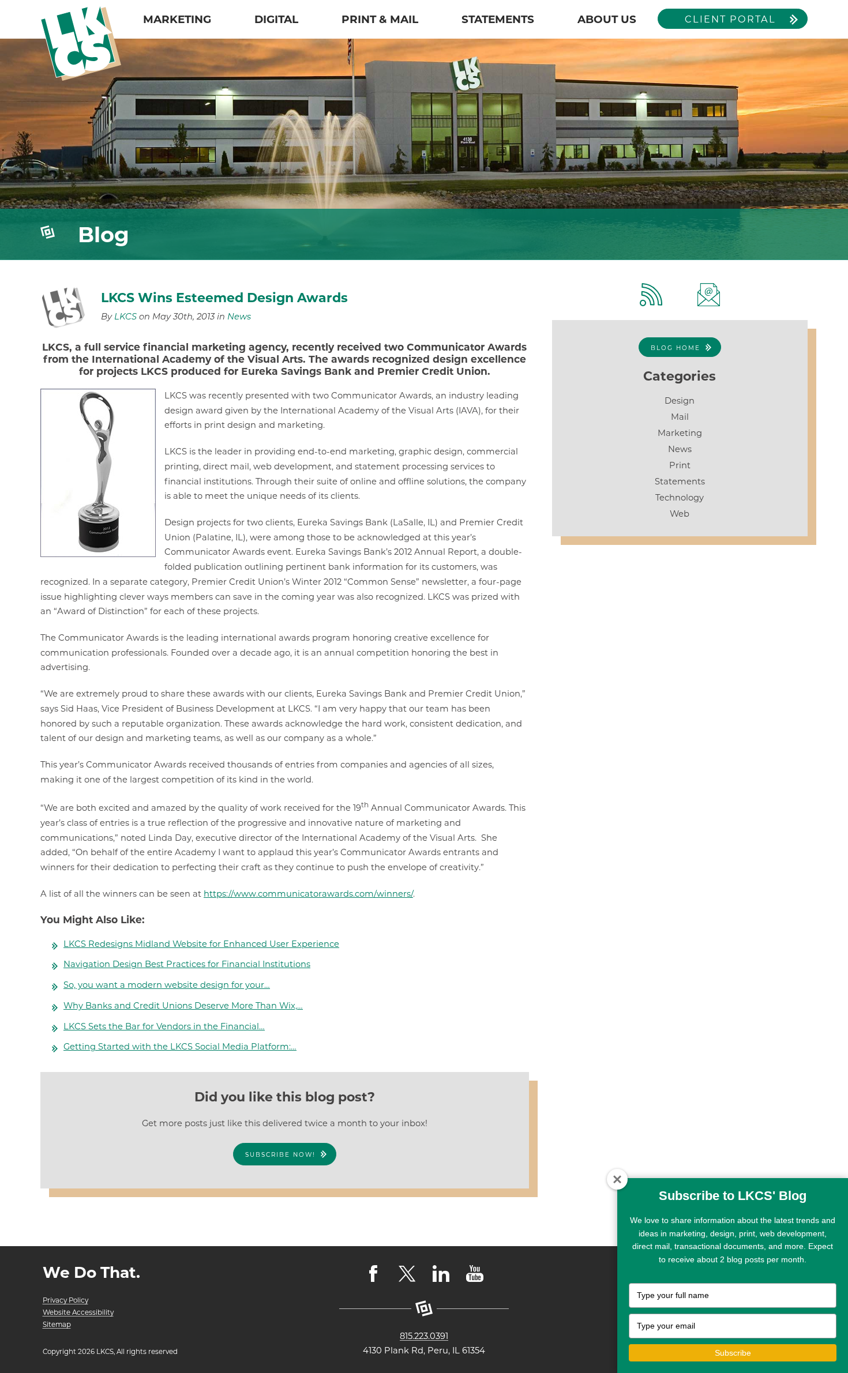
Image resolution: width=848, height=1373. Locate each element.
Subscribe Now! (280, 1154)
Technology (679, 497)
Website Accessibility (78, 1312)
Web (679, 514)
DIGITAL (276, 19)
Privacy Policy (65, 1300)
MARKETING (177, 19)
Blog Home (675, 348)
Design (680, 401)
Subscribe (733, 1352)
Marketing (680, 433)
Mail (680, 417)
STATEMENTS (497, 19)
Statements (680, 481)
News (239, 316)
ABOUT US (606, 19)
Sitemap (57, 1325)
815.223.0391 (424, 1336)
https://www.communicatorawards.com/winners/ (308, 894)
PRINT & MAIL (380, 19)
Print (680, 465)
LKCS (125, 316)
